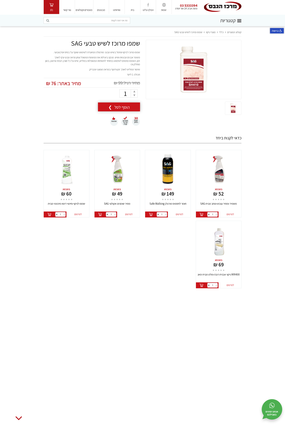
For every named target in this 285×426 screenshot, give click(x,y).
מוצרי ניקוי (211, 32)
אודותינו (116, 10)
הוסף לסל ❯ (119, 107)
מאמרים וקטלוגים (84, 10)
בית (132, 10)
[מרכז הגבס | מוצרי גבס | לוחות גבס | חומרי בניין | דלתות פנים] (222, 6)
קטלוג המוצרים (234, 32)
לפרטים (230, 214)
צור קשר (67, 10)
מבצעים (101, 10)
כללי (221, 32)
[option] (194, 70)
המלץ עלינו (148, 10)
